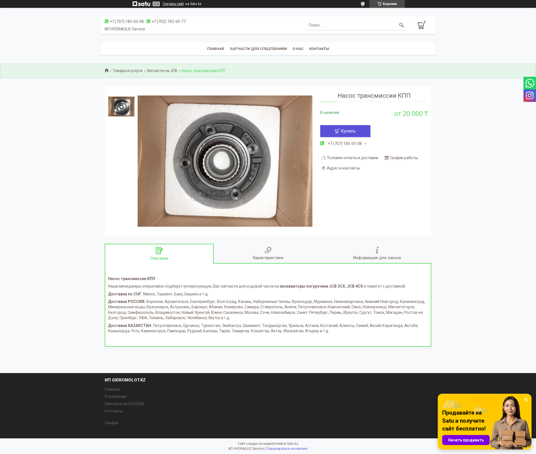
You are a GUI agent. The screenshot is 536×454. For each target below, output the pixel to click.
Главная (215, 49)
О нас (298, 49)
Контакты (319, 49)
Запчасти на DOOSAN (124, 404)
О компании (115, 396)
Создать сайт (173, 4)
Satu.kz (292, 444)
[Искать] (401, 25)
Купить (348, 131)
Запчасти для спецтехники (258, 49)
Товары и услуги (127, 70)
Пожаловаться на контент (287, 449)
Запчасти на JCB (162, 70)
